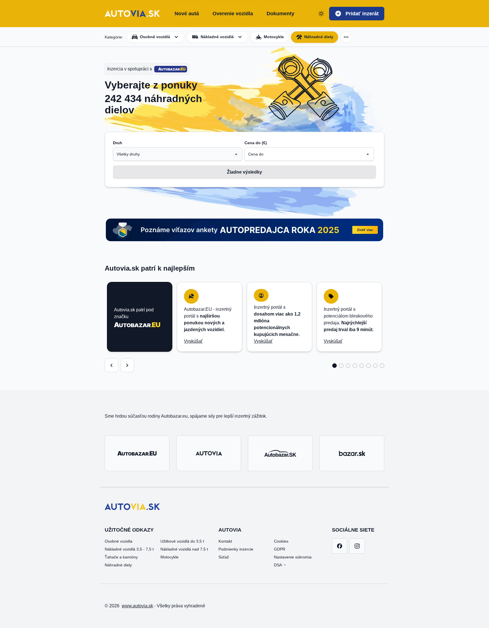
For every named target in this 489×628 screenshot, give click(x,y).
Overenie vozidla (233, 13)
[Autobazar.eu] (137, 453)
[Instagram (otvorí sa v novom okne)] (357, 546)
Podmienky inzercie (235, 549)
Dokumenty (280, 13)
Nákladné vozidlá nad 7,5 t (184, 549)
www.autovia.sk (137, 605)
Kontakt (225, 541)
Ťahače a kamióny (121, 557)
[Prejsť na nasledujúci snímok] (127, 365)
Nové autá (187, 13)
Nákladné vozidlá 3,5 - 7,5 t (129, 549)
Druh (117, 143)
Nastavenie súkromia (293, 557)
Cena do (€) (255, 143)
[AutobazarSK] (280, 453)
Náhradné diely (318, 36)
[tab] (334, 365)
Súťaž (223, 557)
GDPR (279, 549)
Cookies (281, 541)
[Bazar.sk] (351, 453)
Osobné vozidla (118, 541)
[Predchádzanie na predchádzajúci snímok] (111, 365)
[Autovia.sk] (208, 453)
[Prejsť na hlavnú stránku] (132, 13)
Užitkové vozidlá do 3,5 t (182, 541)
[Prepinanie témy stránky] (321, 13)
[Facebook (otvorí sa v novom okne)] (339, 546)
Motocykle (169, 557)
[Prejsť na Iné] (346, 37)
